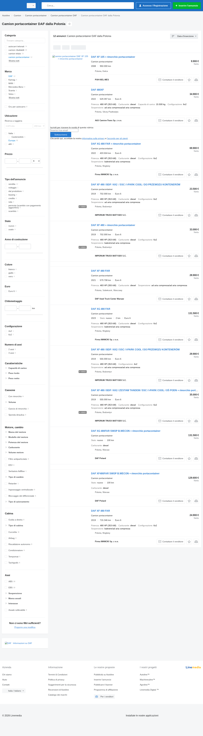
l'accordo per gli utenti (117, 138)
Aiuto (4, 679)
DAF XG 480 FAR (100, 309)
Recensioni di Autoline (58, 690)
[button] (189, 80)
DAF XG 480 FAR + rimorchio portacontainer (116, 144)
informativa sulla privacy (93, 138)
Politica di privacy (56, 679)
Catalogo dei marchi (57, 695)
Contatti (6, 684)
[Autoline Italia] (12, 5)
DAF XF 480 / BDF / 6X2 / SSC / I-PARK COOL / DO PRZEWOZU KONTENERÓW (135, 184)
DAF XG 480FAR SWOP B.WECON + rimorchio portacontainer (125, 431)
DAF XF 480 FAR (100, 271)
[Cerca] (44, 5)
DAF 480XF (97, 90)
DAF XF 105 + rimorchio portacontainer (113, 57)
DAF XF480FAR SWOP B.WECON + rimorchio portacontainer (125, 473)
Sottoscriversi (60, 134)
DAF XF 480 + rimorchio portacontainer (113, 225)
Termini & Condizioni (57, 674)
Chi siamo (7, 674)
